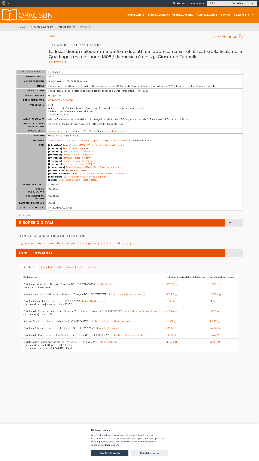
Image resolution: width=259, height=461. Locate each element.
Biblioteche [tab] (29, 267)
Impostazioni (112, 445)
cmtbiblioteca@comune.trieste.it (128, 335)
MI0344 (171, 311)
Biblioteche (241, 15)
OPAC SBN (22, 26)
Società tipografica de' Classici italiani (78, 180)
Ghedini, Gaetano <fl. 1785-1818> (79, 161)
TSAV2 (214, 335)
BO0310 (171, 294)
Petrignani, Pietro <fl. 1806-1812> (80, 164)
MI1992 (171, 321)
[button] (217, 3)
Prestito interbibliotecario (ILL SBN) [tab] (62, 267)
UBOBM (216, 294)
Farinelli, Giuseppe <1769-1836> (81, 167)
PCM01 (215, 321)
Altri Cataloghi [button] (207, 15)
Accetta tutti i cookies (110, 453)
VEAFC (215, 342)
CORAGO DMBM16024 (60, 100)
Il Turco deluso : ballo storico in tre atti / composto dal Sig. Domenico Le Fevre (89, 140)
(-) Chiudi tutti (25, 215)
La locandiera (55, 131)
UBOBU (215, 284)
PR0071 (171, 328)
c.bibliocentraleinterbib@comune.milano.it (112, 321)
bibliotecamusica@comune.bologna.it (127, 294)
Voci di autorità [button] (182, 15)
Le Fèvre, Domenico (74, 176)
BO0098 (172, 284)
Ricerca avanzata (159, 15)
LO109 (215, 311)
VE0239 (171, 342)
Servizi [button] (225, 15)
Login (185, 3)
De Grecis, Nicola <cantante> (78, 151)
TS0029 (171, 335)
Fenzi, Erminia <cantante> (76, 148)
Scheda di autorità (115, 131)
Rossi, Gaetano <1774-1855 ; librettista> (83, 145)
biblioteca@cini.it (109, 342)
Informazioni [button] (135, 15)
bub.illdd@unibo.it (106, 284)
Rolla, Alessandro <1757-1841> (90, 173)
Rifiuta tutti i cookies (149, 453)
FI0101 (171, 301)
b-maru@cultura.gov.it (94, 301)
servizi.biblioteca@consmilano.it (141, 311)
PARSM (215, 328)
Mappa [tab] (92, 267)
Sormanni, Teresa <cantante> (78, 158)
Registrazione (198, 3)
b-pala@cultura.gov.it (108, 328)
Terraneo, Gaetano (79, 170)
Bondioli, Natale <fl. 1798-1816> (79, 154)
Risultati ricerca (66, 26)
